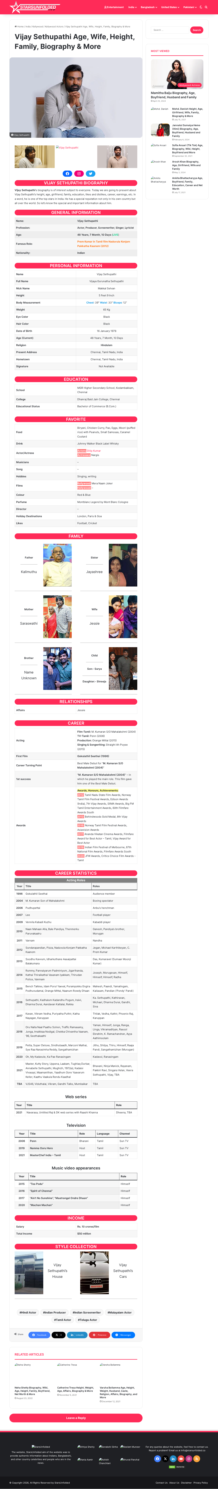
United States (169, 7)
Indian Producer (55, 1312)
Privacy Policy (200, 1482)
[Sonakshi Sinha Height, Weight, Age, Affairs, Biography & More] (109, 1451)
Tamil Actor (63, 1320)
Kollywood (37, 26)
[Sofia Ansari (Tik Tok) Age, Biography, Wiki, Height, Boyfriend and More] (160, 150)
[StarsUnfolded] (34, 7)
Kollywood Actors (54, 26)
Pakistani (188, 7)
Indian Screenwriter (87, 1312)
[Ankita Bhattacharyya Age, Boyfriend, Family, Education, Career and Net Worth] (160, 182)
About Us (174, 1482)
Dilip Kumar (94, 450)
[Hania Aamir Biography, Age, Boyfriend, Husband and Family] (87, 1463)
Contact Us (162, 1482)
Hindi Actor (28, 1312)
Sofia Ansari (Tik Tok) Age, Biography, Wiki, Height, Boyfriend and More (187, 149)
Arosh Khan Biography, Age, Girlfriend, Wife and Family (186, 165)
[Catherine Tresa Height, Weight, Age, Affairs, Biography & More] (76, 1373)
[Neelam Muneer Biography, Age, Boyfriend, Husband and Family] (130, 1451)
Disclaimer (186, 1482)
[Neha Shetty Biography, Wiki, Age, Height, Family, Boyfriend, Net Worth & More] (33, 1373)
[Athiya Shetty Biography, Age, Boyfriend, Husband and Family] (87, 1451)
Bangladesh (148, 7)
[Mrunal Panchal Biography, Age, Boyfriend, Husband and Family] (130, 1463)
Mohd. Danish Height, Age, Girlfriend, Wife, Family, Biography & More (187, 112)
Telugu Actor (88, 1320)
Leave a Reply (76, 1418)
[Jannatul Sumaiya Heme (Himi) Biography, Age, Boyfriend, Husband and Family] (160, 130)
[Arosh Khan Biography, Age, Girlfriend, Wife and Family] (160, 166)
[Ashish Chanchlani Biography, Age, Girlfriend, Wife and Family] (109, 1463)
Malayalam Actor (120, 1312)
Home (20, 26)
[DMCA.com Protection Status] (177, 1467)
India (131, 7)
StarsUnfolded (62, 1482)
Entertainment (115, 7)
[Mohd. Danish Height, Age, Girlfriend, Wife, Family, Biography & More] (160, 113)
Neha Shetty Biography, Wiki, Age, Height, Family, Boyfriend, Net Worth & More (32, 1391)
